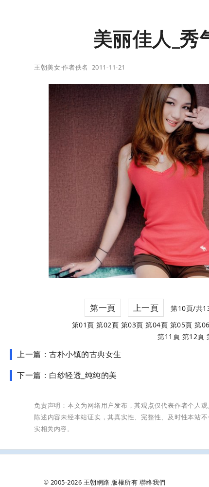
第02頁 (107, 324)
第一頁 (103, 307)
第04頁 (156, 324)
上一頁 (146, 307)
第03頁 (132, 324)
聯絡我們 (152, 482)
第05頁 (181, 324)
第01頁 (83, 324)
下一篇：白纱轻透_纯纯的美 (67, 375)
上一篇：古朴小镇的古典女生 (69, 354)
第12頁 (193, 336)
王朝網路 (97, 482)
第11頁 (168, 336)
